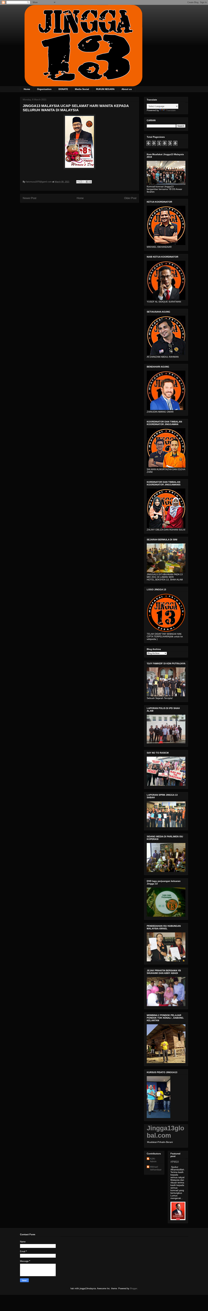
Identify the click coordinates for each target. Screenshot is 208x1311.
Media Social (82, 89)
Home (27, 89)
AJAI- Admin (153, 1160)
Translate (171, 110)
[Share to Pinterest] (90, 181)
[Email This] (77, 181)
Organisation (44, 89)
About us (127, 89)
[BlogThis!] (81, 181)
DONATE (63, 89)
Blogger (133, 1288)
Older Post (130, 198)
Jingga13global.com (165, 1131)
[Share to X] (84, 181)
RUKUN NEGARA (105, 89)
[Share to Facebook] (87, 181)
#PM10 (174, 1161)
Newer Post (29, 198)
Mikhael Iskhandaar (156, 1168)
